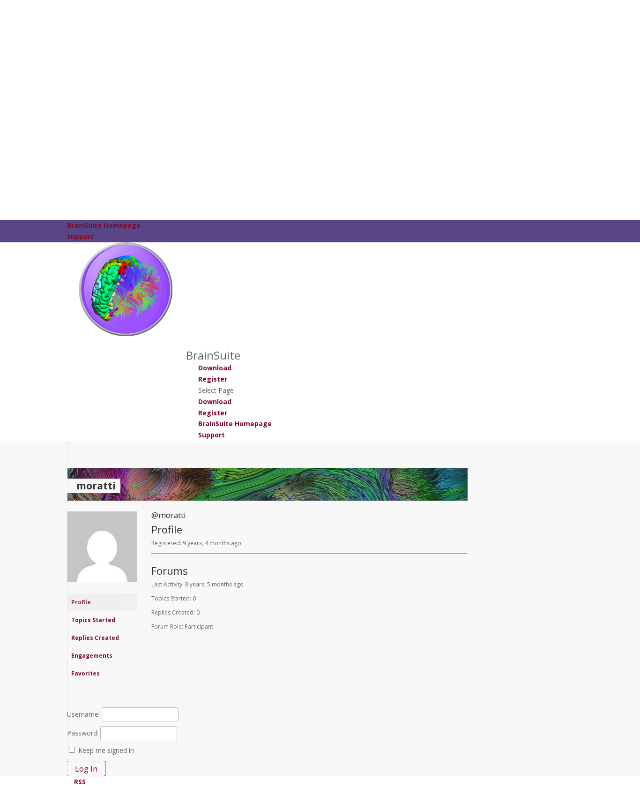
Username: (83, 714)
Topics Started (93, 620)
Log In (86, 769)
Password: (82, 732)
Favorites (85, 673)
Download (214, 367)
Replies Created (95, 638)
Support (80, 236)
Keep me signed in (106, 750)
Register (212, 379)
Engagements (91, 656)
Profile (81, 602)
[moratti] (102, 589)
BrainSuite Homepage (104, 225)
